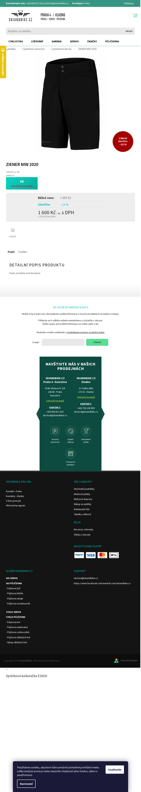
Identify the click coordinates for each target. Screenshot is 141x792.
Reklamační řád (81, 509)
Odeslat (97, 342)
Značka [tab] (22, 251)
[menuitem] (15, 41)
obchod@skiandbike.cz (57, 3)
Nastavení (26, 783)
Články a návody (82, 534)
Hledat (129, 31)
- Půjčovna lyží (13, 588)
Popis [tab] (11, 251)
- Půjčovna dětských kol (18, 637)
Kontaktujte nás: (15, 3)
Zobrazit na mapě (55, 400)
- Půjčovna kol (13, 622)
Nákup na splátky (82, 504)
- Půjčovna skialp (14, 598)
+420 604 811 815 (34, 3)
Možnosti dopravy (83, 499)
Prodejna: (77, 3)
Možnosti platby (82, 494)
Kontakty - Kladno (15, 496)
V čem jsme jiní (13, 500)
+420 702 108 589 (86, 408)
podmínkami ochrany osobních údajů (86, 332)
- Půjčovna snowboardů (18, 603)
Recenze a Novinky (83, 529)
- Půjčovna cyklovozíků (17, 632)
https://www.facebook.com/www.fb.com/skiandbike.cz (102, 583)
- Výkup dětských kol (16, 642)
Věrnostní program (15, 505)
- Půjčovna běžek (14, 593)
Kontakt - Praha (14, 491)
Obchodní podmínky (84, 488)
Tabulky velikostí (82, 514)
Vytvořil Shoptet (129, 660)
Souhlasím (114, 769)
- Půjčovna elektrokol (17, 627)
